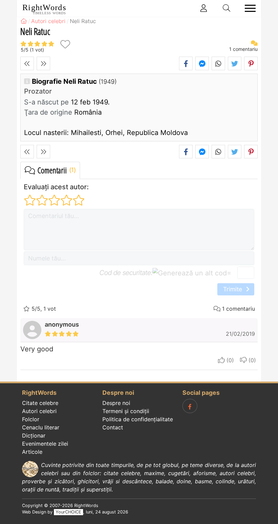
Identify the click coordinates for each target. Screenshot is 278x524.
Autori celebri (39, 411)
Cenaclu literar (40, 427)
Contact (112, 427)
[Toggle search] (227, 8)
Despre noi (116, 403)
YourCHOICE (68, 512)
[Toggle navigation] (248, 8)
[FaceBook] (189, 406)
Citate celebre (40, 403)
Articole (32, 451)
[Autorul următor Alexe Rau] (43, 63)
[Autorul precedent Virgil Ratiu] (27, 63)
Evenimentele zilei (45, 443)
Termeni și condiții (125, 411)
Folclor (30, 419)
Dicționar (33, 435)
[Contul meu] (204, 8)
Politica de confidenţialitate (137, 419)
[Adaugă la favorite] (65, 44)
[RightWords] (23, 21)
